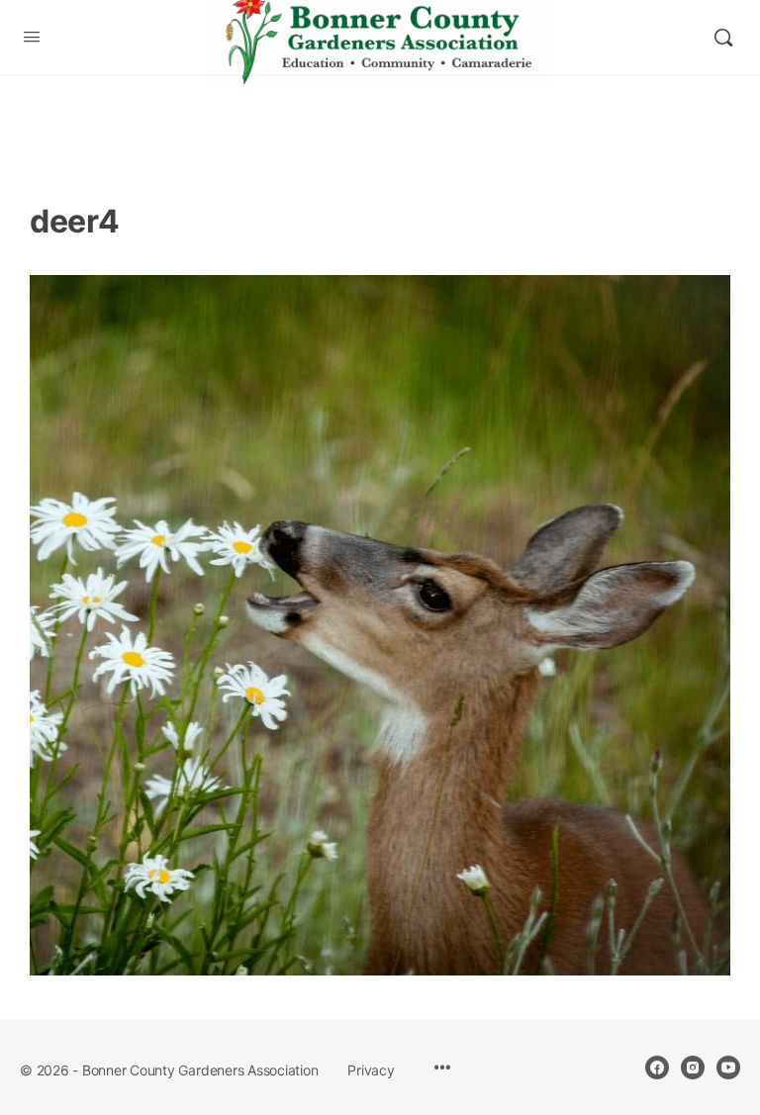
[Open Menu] (32, 36)
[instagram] (693, 1067)
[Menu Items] (442, 1069)
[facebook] (657, 1067)
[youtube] (728, 1067)
